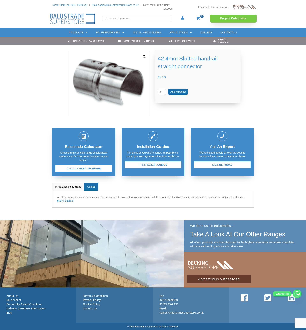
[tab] (68, 187)
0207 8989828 (168, 300)
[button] (233, 18)
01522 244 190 (168, 304)
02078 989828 (65, 200)
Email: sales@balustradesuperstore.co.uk (115, 5)
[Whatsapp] (297, 294)
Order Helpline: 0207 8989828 (70, 5)
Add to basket (178, 91)
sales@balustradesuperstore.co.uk (181, 312)
